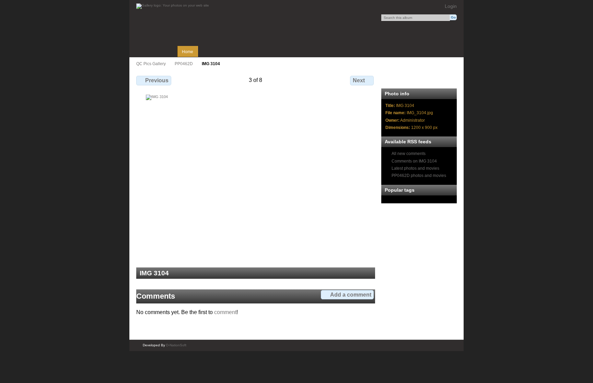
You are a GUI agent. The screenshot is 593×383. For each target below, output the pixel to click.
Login (451, 6)
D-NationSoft (176, 345)
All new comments (409, 153)
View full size (389, 79)
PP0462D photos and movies (419, 175)
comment (225, 312)
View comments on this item (403, 79)
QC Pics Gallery (151, 63)
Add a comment (350, 295)
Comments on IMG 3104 (414, 161)
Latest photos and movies (415, 168)
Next (359, 80)
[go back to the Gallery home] (172, 6)
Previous (156, 80)
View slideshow (418, 79)
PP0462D (184, 63)
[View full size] (255, 177)
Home (187, 51)
